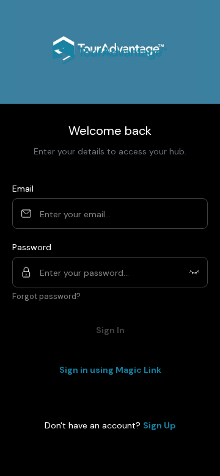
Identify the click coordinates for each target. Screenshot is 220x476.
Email (23, 188)
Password (31, 247)
